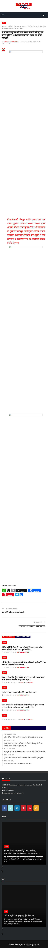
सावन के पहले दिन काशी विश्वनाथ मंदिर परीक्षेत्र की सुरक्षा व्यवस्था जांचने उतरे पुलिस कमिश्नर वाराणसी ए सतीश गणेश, (23, 705)
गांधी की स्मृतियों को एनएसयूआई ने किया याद (19, 915)
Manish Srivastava (11, 42)
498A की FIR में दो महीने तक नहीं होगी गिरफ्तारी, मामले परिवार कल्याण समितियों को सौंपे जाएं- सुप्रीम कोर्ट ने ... (22, 648)
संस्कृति (6, 846)
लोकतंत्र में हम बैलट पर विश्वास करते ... (32, 626)
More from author (23, 637)
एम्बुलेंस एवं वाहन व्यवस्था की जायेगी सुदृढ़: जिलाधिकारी (19, 692)
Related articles (8, 637)
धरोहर (6, 911)
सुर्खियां (4, 23)
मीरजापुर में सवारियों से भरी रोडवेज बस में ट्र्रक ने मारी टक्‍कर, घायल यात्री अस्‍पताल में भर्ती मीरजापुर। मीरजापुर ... (23, 678)
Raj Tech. (36, 945)
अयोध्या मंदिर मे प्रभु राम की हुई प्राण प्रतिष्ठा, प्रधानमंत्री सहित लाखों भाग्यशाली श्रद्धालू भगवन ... (22, 851)
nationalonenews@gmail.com (13, 793)
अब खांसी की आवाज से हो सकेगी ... (14, 612)
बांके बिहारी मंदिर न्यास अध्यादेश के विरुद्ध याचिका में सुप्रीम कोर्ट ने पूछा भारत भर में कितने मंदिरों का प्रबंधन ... (24, 663)
